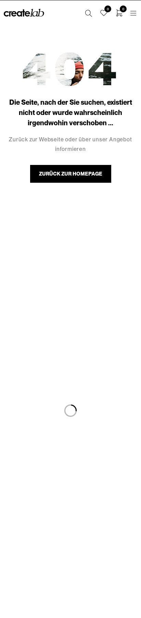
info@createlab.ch (70, 560)
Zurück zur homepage (70, 174)
